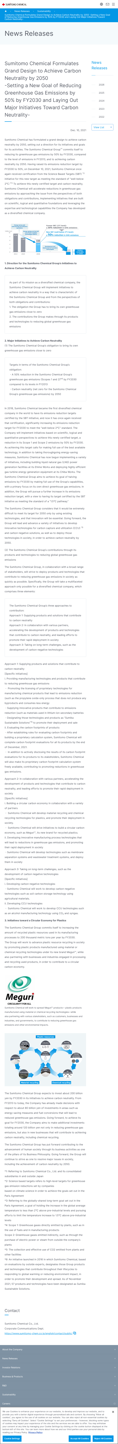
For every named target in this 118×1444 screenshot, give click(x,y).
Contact (107, 4)
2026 (101, 84)
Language (101, 4)
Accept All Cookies (79, 1438)
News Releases (22, 11)
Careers (6, 1403)
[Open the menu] (113, 4)
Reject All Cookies (103, 1438)
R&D (4, 1385)
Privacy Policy (35, 1432)
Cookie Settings (12, 1438)
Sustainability (44, 11)
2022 (101, 116)
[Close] (113, 1412)
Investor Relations (11, 1367)
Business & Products (12, 1376)
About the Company (12, 1349)
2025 (101, 92)
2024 (101, 100)
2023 (101, 108)
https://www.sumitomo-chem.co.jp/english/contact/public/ (39, 1333)
